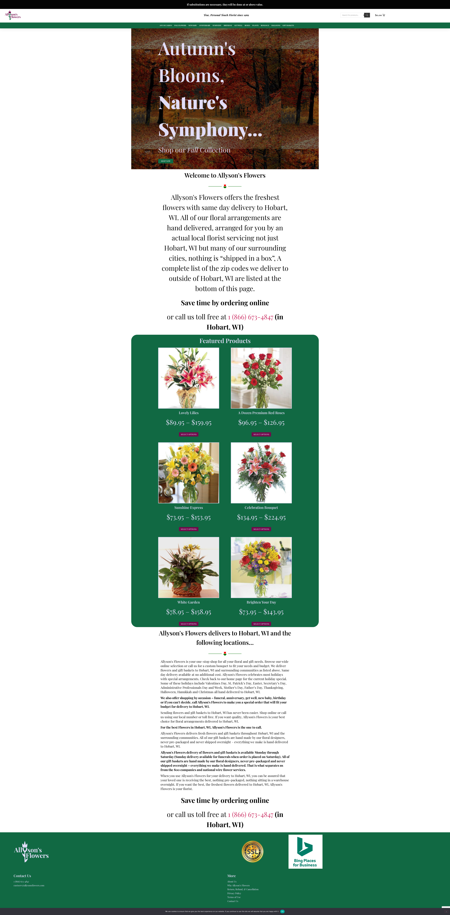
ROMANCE (265, 25)
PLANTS (255, 25)
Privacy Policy (234, 893)
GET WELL (238, 25)
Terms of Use (234, 897)
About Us (231, 881)
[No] (446, 911)
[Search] (367, 15)
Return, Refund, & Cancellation (243, 889)
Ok (282, 911)
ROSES (247, 25)
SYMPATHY (217, 25)
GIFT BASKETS (288, 25)
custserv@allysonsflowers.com (29, 885)
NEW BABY (192, 25)
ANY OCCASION (166, 25)
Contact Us (232, 901)
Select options (189, 434)
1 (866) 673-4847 (251, 316)
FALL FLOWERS (180, 25)
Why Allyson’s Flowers (238, 885)
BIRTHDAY (228, 25)
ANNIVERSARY (204, 25)
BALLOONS (276, 25)
